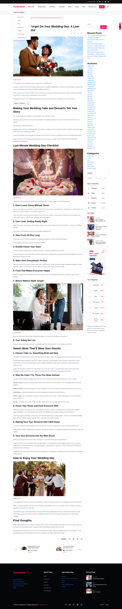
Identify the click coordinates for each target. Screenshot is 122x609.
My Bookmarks (47, 590)
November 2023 (91, 133)
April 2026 (89, 74)
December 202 (91, 148)
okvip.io (64, 576)
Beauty (69, 6)
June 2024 (90, 119)
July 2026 (89, 68)
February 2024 (90, 127)
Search (89, 24)
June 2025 (90, 94)
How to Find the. (97, 592)
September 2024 (91, 113)
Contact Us (46, 579)
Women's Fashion (22, 37)
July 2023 (89, 142)
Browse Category (19, 12)
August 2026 (90, 66)
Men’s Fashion (31, 6)
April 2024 (89, 123)
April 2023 (89, 146)
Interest (46, 582)
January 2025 (90, 105)
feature (34, 514)
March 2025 (90, 101)
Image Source (17, 79)
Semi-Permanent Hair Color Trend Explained (100, 228)
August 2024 (90, 115)
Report (15, 418)
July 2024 (89, 117)
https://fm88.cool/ (18, 579)
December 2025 (91, 82)
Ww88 (14, 588)
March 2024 (90, 125)
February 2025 (90, 103)
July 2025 (89, 92)
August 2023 (90, 140)
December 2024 (91, 107)
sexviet (102, 604)
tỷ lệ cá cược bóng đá (18, 581)
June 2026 (90, 70)
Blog (84, 6)
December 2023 (91, 131)
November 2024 (91, 109)
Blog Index (46, 585)
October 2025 (90, 86)
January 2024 (90, 129)
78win (107, 604)
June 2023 (90, 144)
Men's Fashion (21, 34)
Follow (103, 188)
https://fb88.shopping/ (18, 586)
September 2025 (91, 88)
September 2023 (91, 138)
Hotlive (20, 584)
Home (101, 6)
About (45, 576)
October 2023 (90, 135)
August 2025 (90, 90)
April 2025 (89, 99)
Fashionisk (89, 326)
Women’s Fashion (42, 6)
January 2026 (90, 80)
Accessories (62, 6)
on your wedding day (28, 139)
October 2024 (90, 111)
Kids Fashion (52, 6)
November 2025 (91, 84)
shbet (63, 580)
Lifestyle (77, 6)
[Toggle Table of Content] (27, 103)
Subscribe (103, 203)
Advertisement (47, 588)
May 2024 (89, 121)
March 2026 (90, 76)
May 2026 (89, 72)
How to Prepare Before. (98, 578)
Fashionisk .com (92, 6)
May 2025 (89, 96)
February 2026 (90, 78)
